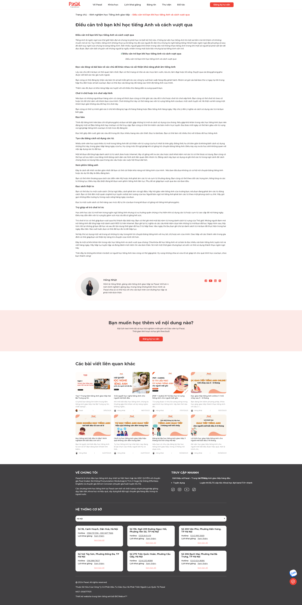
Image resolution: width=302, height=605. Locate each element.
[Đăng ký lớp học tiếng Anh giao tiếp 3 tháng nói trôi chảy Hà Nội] (170, 425)
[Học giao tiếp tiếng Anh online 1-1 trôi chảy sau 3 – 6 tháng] (208, 382)
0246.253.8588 (146, 561)
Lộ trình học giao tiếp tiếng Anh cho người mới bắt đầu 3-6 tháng (207, 439)
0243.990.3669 (197, 536)
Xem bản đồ (99, 540)
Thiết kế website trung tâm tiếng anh (93, 596)
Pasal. (86, 582)
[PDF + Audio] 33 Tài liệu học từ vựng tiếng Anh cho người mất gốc (168, 397)
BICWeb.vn (120, 596)
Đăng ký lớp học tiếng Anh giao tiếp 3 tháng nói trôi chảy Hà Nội (169, 439)
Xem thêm (99, 536)
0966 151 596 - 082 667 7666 (100, 533)
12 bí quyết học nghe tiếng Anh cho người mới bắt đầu (129, 397)
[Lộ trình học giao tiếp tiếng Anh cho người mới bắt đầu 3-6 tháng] (208, 425)
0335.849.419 (145, 536)
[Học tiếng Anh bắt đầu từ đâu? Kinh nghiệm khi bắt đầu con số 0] (93, 425)
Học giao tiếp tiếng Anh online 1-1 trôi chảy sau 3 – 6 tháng (207, 397)
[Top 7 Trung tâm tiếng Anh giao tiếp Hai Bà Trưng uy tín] (93, 382)
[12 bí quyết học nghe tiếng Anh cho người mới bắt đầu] (132, 382)
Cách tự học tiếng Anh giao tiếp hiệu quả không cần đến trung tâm (130, 439)
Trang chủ (81, 14)
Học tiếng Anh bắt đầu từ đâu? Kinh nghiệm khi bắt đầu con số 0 (91, 439)
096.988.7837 (93, 561)
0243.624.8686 (197, 561)
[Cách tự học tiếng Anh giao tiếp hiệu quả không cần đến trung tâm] (132, 425)
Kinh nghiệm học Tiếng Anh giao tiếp (109, 14)
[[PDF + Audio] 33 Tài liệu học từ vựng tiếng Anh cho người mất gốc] (170, 382)
